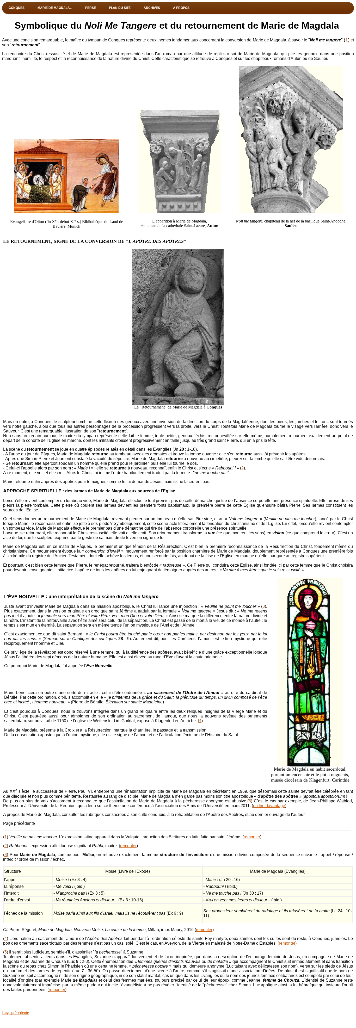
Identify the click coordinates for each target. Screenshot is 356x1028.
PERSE (90, 8)
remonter (252, 837)
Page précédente (19, 823)
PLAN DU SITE (120, 8)
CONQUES (16, 8)
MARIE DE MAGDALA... (55, 8)
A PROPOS (181, 8)
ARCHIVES (152, 8)
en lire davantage (269, 805)
